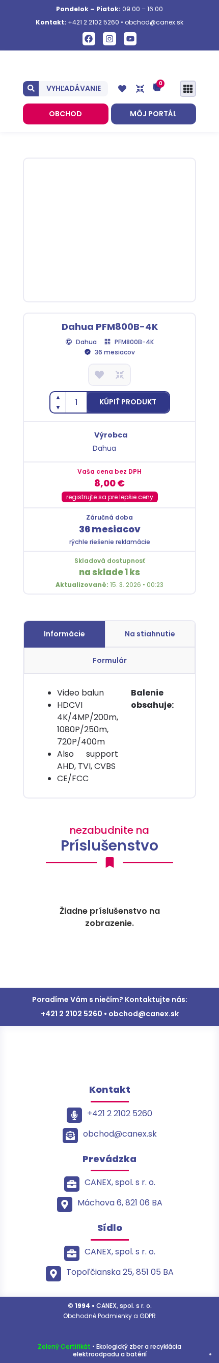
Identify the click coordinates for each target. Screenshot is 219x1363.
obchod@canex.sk (154, 22)
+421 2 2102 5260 (93, 22)
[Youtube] (130, 38)
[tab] (64, 634)
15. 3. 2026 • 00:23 (109, 584)
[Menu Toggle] (188, 89)
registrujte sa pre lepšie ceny (109, 497)
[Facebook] (89, 38)
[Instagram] (109, 38)
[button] (128, 402)
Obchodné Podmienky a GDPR (109, 1315)
